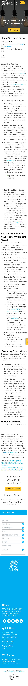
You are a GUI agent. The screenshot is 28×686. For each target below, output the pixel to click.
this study (10, 161)
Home (5, 520)
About (5, 549)
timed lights (14, 318)
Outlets (5, 538)
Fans (4, 542)
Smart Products (8, 641)
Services (6, 524)
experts (18, 222)
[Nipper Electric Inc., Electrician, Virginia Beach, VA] (14, 587)
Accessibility (14, 671)
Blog (3, 648)
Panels (5, 531)
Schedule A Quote (13, 489)
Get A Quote (14, 30)
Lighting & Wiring (10, 534)
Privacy (5, 671)
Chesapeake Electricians (11, 664)
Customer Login (8, 632)
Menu (22, 3)
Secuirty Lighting (14, 461)
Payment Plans (7, 646)
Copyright (10, 671)
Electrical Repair (8, 644)
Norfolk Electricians (9, 661)
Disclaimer (20, 671)
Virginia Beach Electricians (11, 659)
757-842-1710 (10, 616)
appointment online (10, 452)
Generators (7, 527)
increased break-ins (16, 84)
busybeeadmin (6, 46)
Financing (6, 545)
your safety (21, 73)
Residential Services (9, 635)
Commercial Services (9, 637)
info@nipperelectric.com (11, 614)
